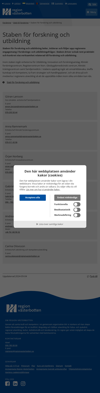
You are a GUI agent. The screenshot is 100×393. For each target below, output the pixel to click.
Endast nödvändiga (67, 197)
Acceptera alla (32, 197)
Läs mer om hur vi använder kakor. (43, 189)
